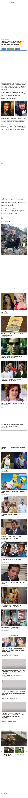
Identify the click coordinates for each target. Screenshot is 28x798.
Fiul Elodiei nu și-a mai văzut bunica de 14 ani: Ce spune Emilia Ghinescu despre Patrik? (13, 650)
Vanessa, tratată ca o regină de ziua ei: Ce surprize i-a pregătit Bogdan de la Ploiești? (14, 671)
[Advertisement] (14, 20)
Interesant (16, 46)
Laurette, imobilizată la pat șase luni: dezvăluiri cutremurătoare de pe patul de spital (13, 693)
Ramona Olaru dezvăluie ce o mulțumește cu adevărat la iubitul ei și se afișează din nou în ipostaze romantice (13, 715)
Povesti (12, 2)
